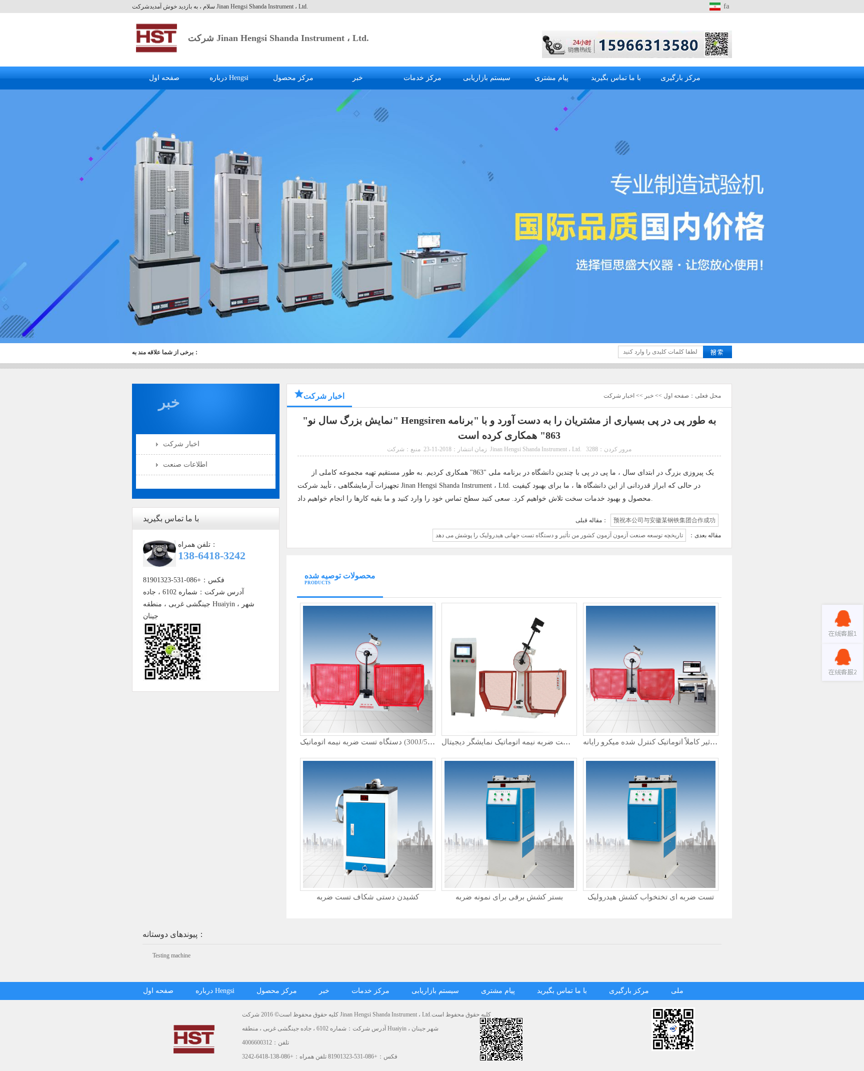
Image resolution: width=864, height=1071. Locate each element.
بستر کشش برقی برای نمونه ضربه (509, 897)
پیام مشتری (551, 78)
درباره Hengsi (229, 78)
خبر (357, 78)
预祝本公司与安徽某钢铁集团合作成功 (665, 520)
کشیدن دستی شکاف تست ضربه (367, 897)
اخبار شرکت (181, 444)
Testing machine (171, 955)
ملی (677, 990)
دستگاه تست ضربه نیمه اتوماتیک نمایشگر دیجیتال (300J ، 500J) (541, 742)
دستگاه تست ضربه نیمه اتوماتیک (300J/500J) (370, 742)
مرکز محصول (293, 78)
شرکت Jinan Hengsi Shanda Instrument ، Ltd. (278, 38)
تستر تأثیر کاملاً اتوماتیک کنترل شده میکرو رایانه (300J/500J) (676, 742)
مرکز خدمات (423, 78)
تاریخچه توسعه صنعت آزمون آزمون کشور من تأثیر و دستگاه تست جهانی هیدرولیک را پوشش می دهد (559, 535)
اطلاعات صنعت (185, 464)
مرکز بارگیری (680, 78)
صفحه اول (164, 78)
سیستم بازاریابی (486, 78)
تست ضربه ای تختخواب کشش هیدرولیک (651, 897)
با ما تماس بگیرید (616, 78)
